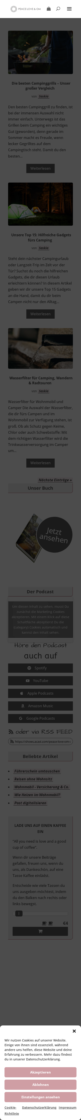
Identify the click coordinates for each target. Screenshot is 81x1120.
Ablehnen (40, 1084)
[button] (74, 1031)
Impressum (67, 1107)
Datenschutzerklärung (39, 1107)
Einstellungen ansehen (40, 1097)
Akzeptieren (40, 1072)
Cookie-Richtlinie (11, 1110)
